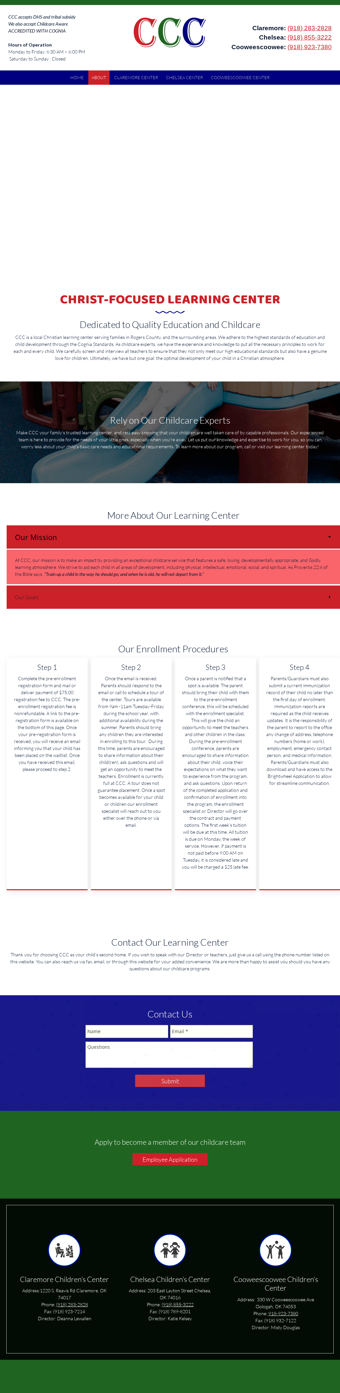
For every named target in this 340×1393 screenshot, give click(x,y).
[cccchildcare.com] (170, 33)
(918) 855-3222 (310, 37)
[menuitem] (77, 77)
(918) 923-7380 (310, 47)
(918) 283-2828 (310, 28)
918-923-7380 (283, 1313)
